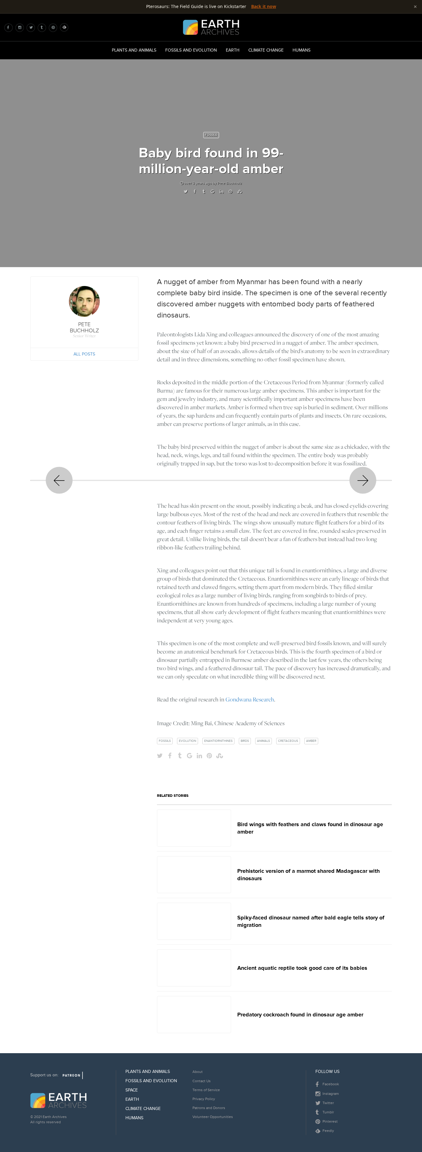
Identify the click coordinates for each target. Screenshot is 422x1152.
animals (263, 741)
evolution (187, 741)
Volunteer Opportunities (212, 1117)
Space (131, 1090)
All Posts (84, 354)
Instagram (330, 1093)
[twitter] (32, 27)
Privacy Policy (203, 1099)
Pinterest (330, 1121)
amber (311, 741)
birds (245, 741)
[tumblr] (43, 27)
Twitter (328, 1103)
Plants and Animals (134, 50)
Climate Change (266, 50)
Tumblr (328, 1112)
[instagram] (21, 27)
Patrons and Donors (208, 1108)
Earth (232, 50)
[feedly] (65, 27)
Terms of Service (206, 1090)
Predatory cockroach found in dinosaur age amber (300, 1014)
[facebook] (10, 27)
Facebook (330, 1084)
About (197, 1072)
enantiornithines (218, 741)
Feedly (328, 1131)
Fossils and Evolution (191, 50)
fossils (165, 741)
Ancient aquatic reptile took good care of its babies (302, 968)
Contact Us (201, 1081)
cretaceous (288, 741)
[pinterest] (54, 27)
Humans (301, 50)
